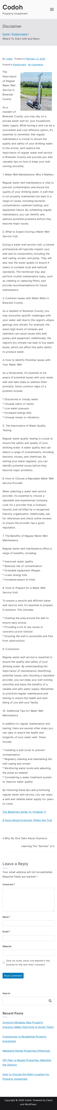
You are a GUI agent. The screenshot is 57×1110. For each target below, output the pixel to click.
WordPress (30, 1104)
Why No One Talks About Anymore (26, 838)
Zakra (49, 1100)
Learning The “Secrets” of (36, 846)
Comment (9, 884)
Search (6, 993)
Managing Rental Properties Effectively (26, 1050)
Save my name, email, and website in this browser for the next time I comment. (28, 962)
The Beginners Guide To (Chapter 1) (24, 811)
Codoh (13, 7)
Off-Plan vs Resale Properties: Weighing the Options (27, 1062)
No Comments (35, 64)
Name (7, 917)
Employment (19, 64)
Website (7, 946)
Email (6, 931)
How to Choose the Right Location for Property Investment (26, 1076)
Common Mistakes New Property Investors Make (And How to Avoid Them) (28, 1025)
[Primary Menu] (51, 9)
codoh (9, 58)
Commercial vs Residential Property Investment (24, 1039)
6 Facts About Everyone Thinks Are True (27, 820)
